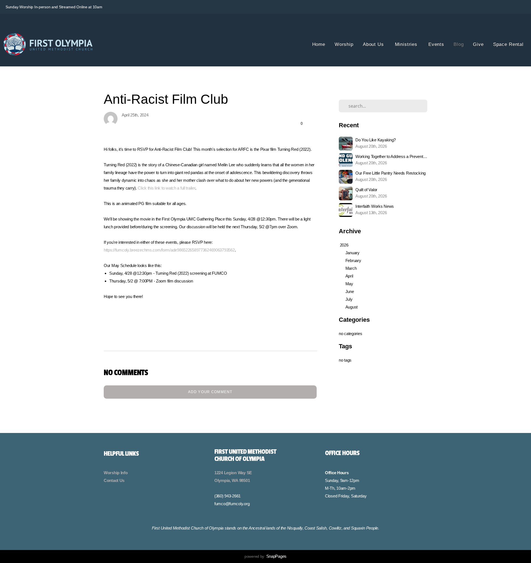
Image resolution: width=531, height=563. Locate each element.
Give (478, 44)
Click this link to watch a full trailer (166, 188)
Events (436, 44)
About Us (374, 44)
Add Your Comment (210, 392)
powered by (265, 556)
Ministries (407, 44)
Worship (344, 44)
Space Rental (508, 44)
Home (318, 44)
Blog (459, 44)
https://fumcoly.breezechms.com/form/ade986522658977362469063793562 (169, 250)
